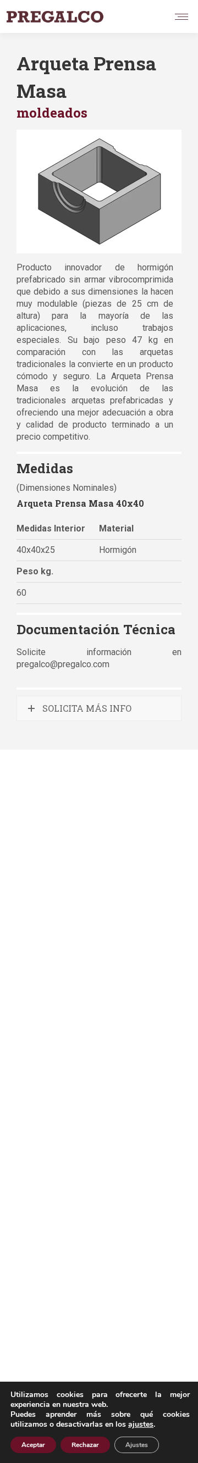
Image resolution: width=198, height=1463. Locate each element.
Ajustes (136, 1444)
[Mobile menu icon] (181, 17)
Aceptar (33, 1444)
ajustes (140, 1424)
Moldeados (51, 112)
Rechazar (85, 1444)
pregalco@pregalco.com (62, 664)
